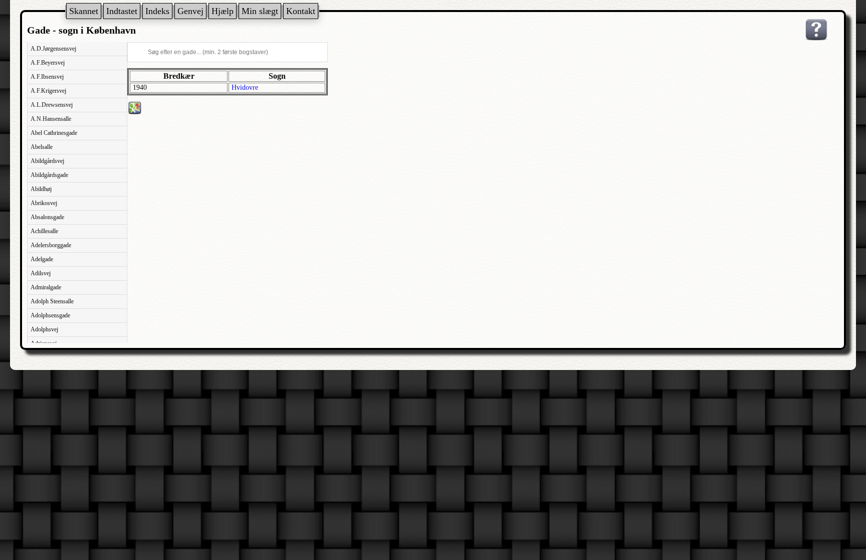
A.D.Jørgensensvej (53, 48)
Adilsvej (41, 273)
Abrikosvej (44, 203)
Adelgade (42, 259)
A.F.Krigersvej (48, 90)
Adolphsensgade (50, 315)
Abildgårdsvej (47, 160)
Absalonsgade (47, 217)
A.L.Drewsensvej (52, 104)
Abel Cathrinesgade (54, 132)
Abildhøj (41, 189)
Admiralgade (46, 287)
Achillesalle (44, 231)
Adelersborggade (51, 245)
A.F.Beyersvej (48, 62)
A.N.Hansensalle (51, 118)
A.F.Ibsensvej (47, 76)
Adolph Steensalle (52, 301)
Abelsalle (42, 146)
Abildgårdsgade (49, 174)
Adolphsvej (44, 329)
